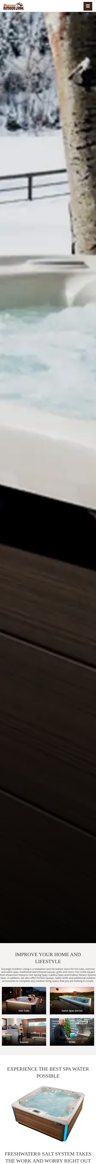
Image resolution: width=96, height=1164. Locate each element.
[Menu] (88, 6)
